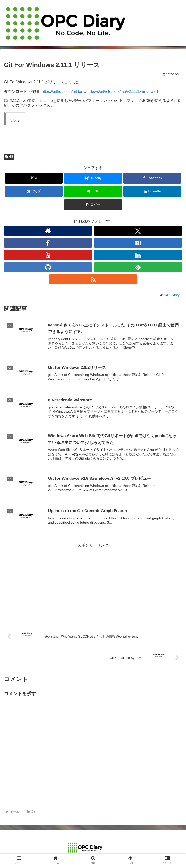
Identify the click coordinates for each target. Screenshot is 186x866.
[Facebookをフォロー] (48, 243)
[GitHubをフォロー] (48, 267)
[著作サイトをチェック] (48, 231)
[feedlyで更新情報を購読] (138, 267)
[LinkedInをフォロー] (138, 255)
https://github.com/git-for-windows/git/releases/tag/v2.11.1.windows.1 (100, 91)
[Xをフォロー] (138, 231)
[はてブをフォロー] (138, 243)
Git (11, 156)
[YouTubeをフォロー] (48, 255)
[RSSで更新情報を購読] (93, 279)
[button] (93, 204)
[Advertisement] (93, 583)
